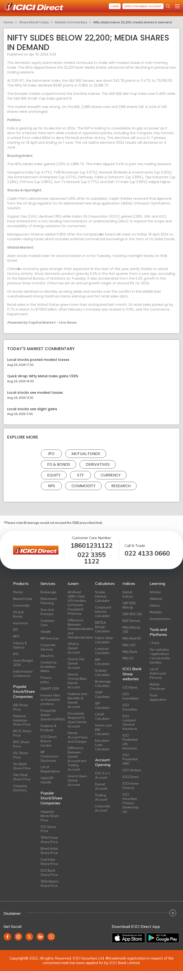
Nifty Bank (129, 652)
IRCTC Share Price (22, 733)
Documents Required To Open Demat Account (77, 719)
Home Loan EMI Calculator (103, 729)
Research (121, 486)
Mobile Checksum (157, 686)
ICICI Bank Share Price (49, 873)
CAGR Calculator (102, 716)
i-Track (154, 643)
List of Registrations (50, 769)
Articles (155, 592)
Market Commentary (71, 22)
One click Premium (47, 612)
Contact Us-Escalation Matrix (49, 666)
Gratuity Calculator (102, 673)
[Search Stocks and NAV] (168, 6)
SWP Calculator (102, 694)
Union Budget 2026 (23, 663)
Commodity (83, 486)
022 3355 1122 (91, 558)
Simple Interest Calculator (102, 596)
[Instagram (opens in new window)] (18, 936)
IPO (51, 453)
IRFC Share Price (21, 744)
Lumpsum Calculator (102, 651)
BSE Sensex (131, 621)
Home (8, 22)
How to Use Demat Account (76, 663)
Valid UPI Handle (47, 780)
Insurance (20, 623)
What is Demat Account (74, 648)
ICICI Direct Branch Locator (48, 741)
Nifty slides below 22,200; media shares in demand (132, 22)
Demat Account (101, 786)
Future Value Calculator (104, 640)
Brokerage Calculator (103, 684)
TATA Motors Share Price (50, 883)
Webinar (156, 599)
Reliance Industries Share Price (21, 720)
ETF (80, 475)
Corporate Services (48, 647)
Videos (155, 605)
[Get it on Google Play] (162, 938)
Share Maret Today (34, 22)
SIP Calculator (102, 705)
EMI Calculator (102, 662)
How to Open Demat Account (77, 780)
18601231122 (91, 545)
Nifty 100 (128, 645)
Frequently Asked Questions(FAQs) (51, 715)
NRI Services (50, 638)
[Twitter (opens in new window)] (29, 936)
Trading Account (101, 797)
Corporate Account (102, 808)
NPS (51, 486)
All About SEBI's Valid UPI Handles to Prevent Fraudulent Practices (77, 602)
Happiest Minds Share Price (50, 816)
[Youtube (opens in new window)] (51, 936)
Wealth (46, 632)
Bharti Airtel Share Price (49, 851)
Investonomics (160, 619)
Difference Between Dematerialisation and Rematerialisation (78, 628)
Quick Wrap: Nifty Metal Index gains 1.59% (42, 376)
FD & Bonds (58, 464)
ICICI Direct (130, 777)
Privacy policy (46, 680)
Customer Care (48, 623)
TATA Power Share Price (49, 840)
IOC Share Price (20, 755)
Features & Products (48, 728)
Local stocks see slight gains (32, 409)
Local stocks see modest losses (35, 393)
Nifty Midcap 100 (131, 629)
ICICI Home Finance (130, 786)
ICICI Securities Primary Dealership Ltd (130, 802)
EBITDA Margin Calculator (102, 627)
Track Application (158, 697)
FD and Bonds (18, 614)
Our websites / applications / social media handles (160, 656)
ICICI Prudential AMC (129, 759)
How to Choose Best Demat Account (77, 680)
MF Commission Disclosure (49, 756)
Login (115, 6)
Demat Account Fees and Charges (78, 737)
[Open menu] (177, 6)
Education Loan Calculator (102, 745)
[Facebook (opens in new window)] (7, 936)
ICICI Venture (131, 770)
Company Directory (20, 788)
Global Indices (127, 594)
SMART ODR (50, 688)
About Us (47, 656)
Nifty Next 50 (131, 638)
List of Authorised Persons (158, 673)
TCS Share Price (48, 829)
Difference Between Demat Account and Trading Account (77, 758)
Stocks (18, 592)
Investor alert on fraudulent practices (50, 699)
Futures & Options (20, 645)
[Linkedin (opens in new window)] (40, 936)
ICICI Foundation (130, 696)
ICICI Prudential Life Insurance (129, 741)
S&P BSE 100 (132, 614)
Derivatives (98, 464)
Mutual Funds (85, 453)
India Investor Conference (23, 673)
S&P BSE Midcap (129, 605)
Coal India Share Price (49, 862)
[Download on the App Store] (128, 938)
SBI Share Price (20, 707)
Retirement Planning (49, 601)
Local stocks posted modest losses (38, 360)
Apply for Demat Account (143, 6)
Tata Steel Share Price (21, 777)
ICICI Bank (129, 687)
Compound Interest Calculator (103, 611)
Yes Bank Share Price (21, 766)
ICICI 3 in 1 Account (102, 775)
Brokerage (48, 592)
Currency (111, 475)
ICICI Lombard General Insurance (129, 722)
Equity (54, 475)
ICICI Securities (129, 707)
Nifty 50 (127, 658)
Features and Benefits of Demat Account (77, 700)
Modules (156, 612)
